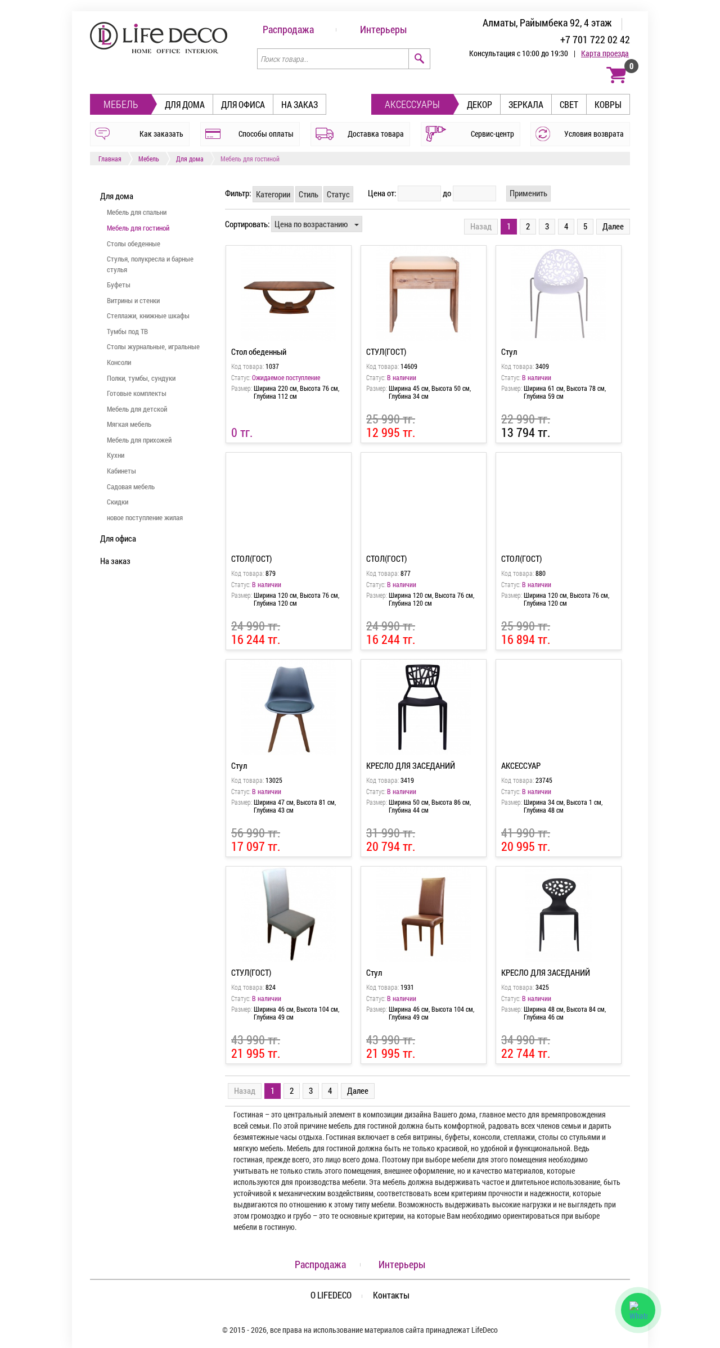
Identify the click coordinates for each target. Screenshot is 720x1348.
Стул (509, 351)
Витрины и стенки (133, 300)
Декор (479, 104)
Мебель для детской (137, 409)
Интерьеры (383, 29)
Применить (528, 193)
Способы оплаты (266, 133)
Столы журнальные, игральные (153, 346)
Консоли (119, 362)
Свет (569, 104)
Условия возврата (594, 133)
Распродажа (288, 29)
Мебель (121, 104)
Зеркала (525, 104)
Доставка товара (376, 133)
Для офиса (243, 104)
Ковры (608, 104)
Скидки (117, 502)
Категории (273, 194)
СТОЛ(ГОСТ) (251, 558)
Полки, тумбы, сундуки (141, 378)
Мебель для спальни (136, 212)
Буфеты (118, 284)
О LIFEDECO (331, 1295)
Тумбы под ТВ (127, 331)
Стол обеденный (258, 351)
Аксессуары (412, 104)
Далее (613, 226)
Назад (481, 226)
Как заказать (161, 133)
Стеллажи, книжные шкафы (148, 315)
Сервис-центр (492, 133)
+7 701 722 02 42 (595, 39)
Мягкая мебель (129, 424)
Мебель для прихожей (139, 440)
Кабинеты (121, 471)
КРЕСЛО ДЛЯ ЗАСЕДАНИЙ (410, 765)
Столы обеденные (133, 243)
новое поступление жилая (145, 517)
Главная (110, 158)
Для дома (185, 104)
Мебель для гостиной (138, 228)
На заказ (299, 104)
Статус (338, 194)
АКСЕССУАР (521, 765)
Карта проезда (605, 53)
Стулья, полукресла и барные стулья (150, 264)
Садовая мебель (131, 486)
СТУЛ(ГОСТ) (386, 351)
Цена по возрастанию (311, 223)
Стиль (308, 194)
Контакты (391, 1295)
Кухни (115, 455)
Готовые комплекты (136, 393)
